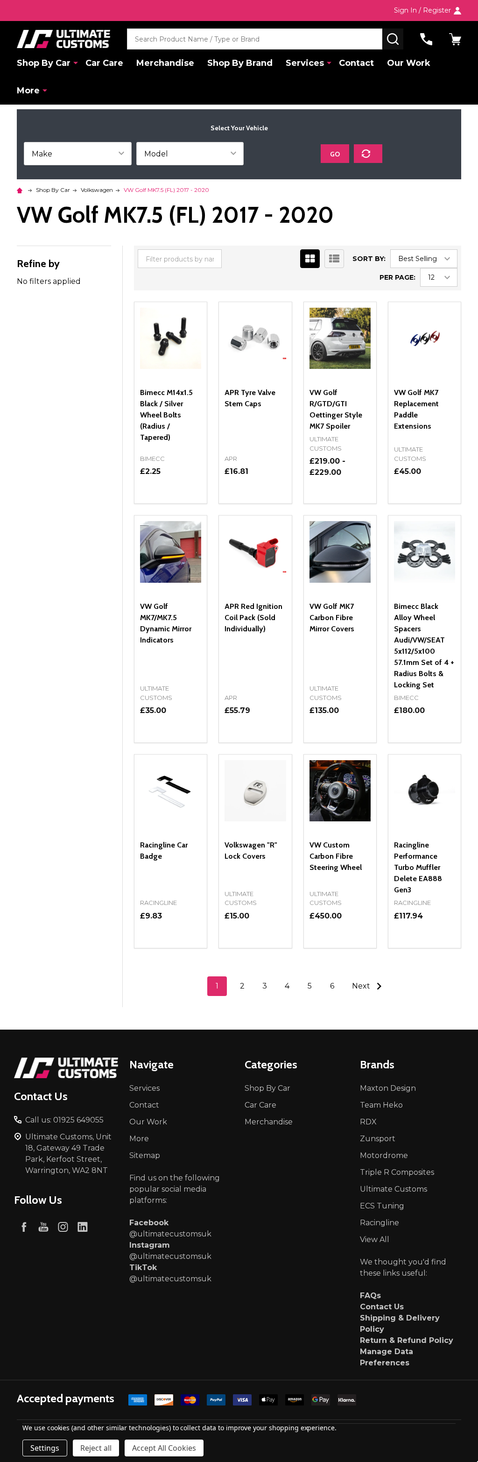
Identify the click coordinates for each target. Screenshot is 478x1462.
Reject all (96, 1448)
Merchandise (165, 63)
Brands (377, 1064)
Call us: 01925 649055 (64, 1120)
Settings (44, 1448)
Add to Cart (187, 739)
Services (305, 63)
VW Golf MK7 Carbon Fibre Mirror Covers (331, 617)
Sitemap (144, 1155)
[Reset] (368, 153)
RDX (368, 1121)
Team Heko (381, 1105)
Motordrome (384, 1155)
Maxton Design (388, 1088)
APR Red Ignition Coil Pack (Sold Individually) (253, 617)
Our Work (408, 63)
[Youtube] (43, 1226)
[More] (75, 62)
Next (362, 986)
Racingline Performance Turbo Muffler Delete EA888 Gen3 (418, 867)
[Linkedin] (82, 1226)
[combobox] (254, 38)
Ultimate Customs (393, 1189)
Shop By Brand (240, 63)
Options (170, 503)
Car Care (104, 63)
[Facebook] (24, 1226)
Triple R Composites (397, 1172)
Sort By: (369, 258)
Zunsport (377, 1138)
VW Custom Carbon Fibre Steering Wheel (335, 856)
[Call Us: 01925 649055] (426, 39)
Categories (271, 1064)
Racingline (379, 1222)
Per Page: (397, 277)
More (28, 90)
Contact (356, 63)
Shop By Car (43, 63)
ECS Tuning (382, 1205)
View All (374, 1239)
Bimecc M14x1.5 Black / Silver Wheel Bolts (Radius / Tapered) (166, 415)
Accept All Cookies (164, 1448)
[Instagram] (63, 1226)
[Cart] (455, 39)
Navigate (151, 1064)
